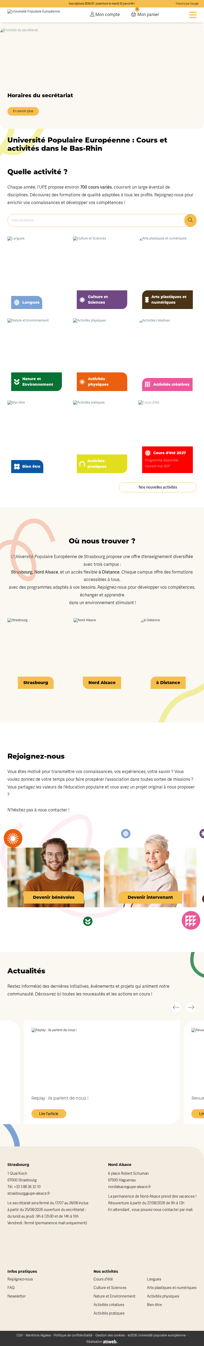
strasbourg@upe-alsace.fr (28, 1193)
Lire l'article (48, 1113)
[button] (176, 1007)
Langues (154, 1279)
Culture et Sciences (110, 1288)
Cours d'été (103, 1279)
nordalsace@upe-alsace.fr (129, 1187)
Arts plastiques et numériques (172, 1288)
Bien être (154, 1305)
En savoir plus (23, 111)
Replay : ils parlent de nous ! (59, 1098)
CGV (19, 1335)
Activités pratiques (109, 1313)
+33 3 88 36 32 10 (27, 1187)
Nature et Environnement (114, 1296)
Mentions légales (38, 1335)
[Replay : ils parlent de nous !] (101, 1058)
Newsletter (16, 1296)
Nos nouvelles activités (158, 487)
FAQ (11, 1288)
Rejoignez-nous (20, 1279)
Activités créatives (109, 1305)
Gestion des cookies (110, 1335)
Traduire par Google (187, 3)
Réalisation (94, 1342)
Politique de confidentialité (73, 1335)
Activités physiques (163, 1296)
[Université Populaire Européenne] (33, 14)
